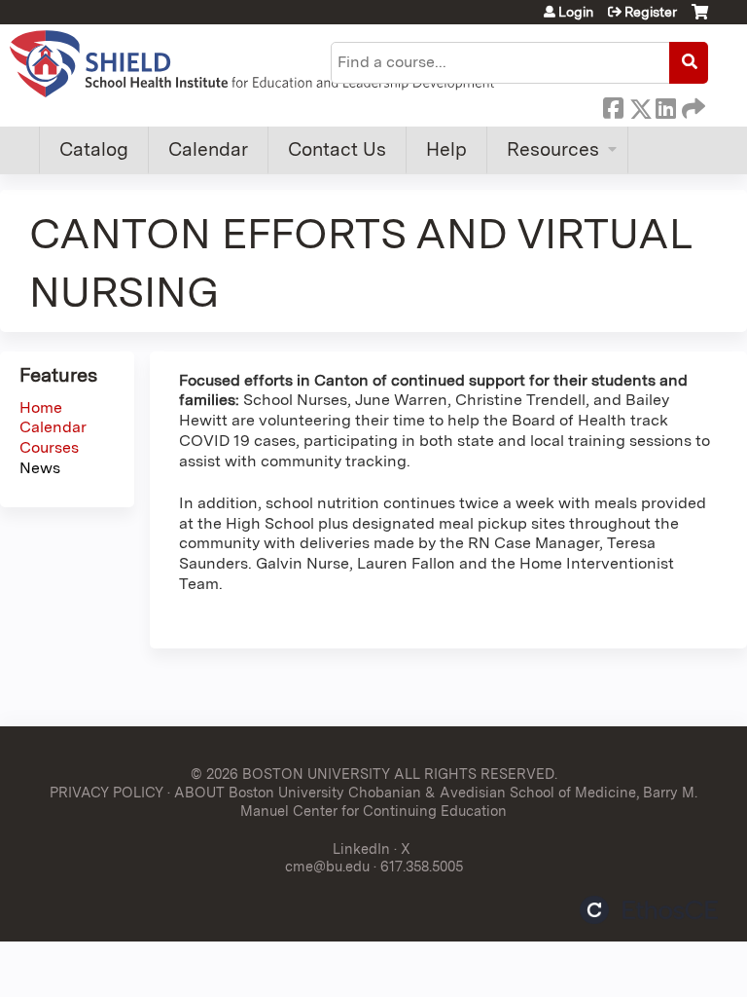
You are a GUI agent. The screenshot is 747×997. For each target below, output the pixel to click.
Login (575, 11)
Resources (553, 149)
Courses (49, 447)
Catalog (93, 149)
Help (446, 149)
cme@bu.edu (327, 866)
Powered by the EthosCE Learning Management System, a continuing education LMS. (649, 910)
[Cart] (700, 19)
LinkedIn (665, 105)
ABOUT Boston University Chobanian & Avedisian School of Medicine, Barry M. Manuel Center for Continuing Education (435, 801)
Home (40, 407)
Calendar (208, 149)
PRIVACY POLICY (106, 792)
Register (650, 11)
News (39, 468)
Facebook (612, 105)
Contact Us (337, 149)
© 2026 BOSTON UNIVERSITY (290, 773)
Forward (691, 105)
